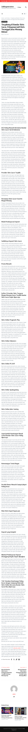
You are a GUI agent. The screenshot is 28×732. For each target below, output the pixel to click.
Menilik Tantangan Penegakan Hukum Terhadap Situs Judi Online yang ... (20, 717)
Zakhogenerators (7, 7)
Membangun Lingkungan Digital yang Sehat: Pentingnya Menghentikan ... (7, 716)
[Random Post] (22, 13)
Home (2, 18)
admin (14, 694)
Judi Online (7, 18)
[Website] (14, 696)
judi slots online (17, 648)
